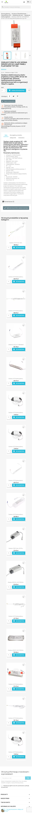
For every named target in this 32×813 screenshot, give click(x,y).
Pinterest (17, 96)
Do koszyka (18, 248)
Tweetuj (13, 96)
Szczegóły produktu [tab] (16, 135)
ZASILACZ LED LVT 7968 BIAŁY (16, 344)
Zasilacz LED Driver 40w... (16, 242)
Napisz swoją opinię (9, 101)
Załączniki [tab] (13, 138)
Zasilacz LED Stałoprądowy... (16, 277)
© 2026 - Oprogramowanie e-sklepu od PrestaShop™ (12, 810)
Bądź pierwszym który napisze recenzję (17, 208)
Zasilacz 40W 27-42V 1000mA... (16, 650)
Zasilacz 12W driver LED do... (16, 548)
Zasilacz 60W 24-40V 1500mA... (16, 582)
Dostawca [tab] (21, 138)
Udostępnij (9, 96)
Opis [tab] (6, 135)
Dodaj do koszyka (16, 90)
